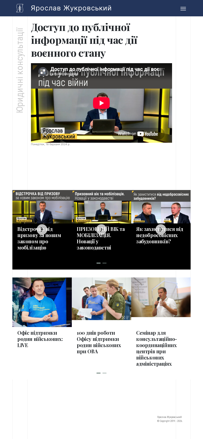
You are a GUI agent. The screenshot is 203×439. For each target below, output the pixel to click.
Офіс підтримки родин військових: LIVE (40, 338)
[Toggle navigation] (183, 8)
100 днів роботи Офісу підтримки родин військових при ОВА (99, 341)
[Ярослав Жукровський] (19, 8)
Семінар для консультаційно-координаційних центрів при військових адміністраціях (156, 348)
